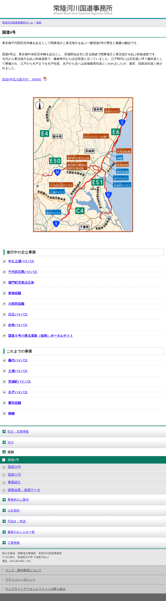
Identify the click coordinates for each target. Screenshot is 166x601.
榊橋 (11, 413)
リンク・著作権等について (23, 570)
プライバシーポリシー (20, 579)
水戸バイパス (18, 392)
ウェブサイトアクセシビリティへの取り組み (35, 589)
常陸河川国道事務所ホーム (17, 22)
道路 (38, 22)
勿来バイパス (18, 325)
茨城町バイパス (19, 381)
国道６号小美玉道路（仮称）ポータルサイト (40, 335)
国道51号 (14, 474)
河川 (11, 442)
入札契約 (14, 510)
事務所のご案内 (18, 499)
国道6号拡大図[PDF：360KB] (21, 79)
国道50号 (14, 467)
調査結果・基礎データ (24, 490)
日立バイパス (18, 314)
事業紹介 (14, 482)
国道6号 (13, 460)
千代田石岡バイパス (22, 272)
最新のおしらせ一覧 (21, 532)
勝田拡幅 (14, 403)
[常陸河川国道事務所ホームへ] (83, 16)
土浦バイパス (18, 371)
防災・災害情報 (18, 431)
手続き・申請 (17, 521)
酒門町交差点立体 (21, 282)
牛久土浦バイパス (21, 261)
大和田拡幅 (16, 303)
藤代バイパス (18, 360)
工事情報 (14, 542)
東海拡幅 (14, 293)
